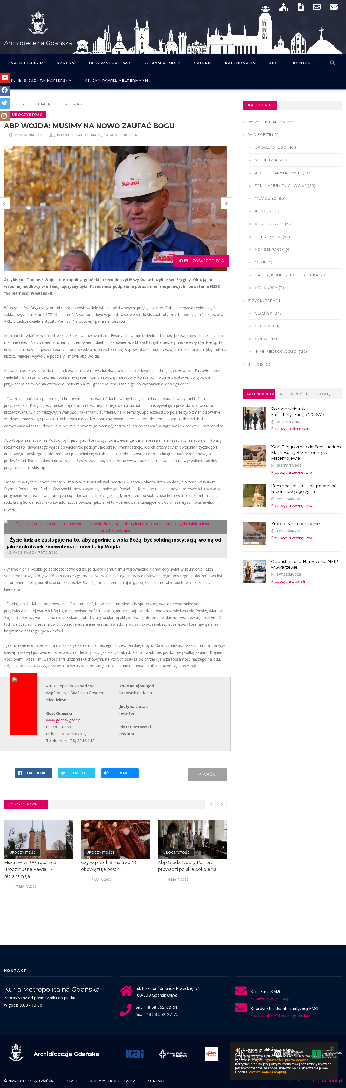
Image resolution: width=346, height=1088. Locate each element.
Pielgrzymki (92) (272, 237)
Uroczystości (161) (275, 147)
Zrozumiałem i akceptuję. (268, 1072)
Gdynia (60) (267, 326)
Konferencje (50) (274, 224)
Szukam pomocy (162, 63)
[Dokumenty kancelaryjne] (301, 8)
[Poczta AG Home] (334, 8)
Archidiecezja (27, 63)
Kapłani (66, 63)
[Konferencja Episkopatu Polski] (288, 1054)
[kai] (134, 1054)
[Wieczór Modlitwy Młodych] (173, 1054)
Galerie (203, 63)
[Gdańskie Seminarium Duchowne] (250, 1054)
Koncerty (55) (270, 211)
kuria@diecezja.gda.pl (270, 998)
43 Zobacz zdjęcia (201, 260)
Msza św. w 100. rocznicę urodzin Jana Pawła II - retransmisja (30, 869)
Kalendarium (240, 63)
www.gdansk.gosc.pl (63, 720)
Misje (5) (263, 262)
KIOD (274, 63)
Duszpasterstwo (110, 63)
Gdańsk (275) (269, 313)
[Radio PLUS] (211, 1054)
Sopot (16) (266, 339)
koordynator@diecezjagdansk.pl (280, 1015)
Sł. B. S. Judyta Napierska (41, 80)
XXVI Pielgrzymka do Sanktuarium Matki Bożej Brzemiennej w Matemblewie (306, 452)
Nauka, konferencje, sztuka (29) (291, 275)
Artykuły (44, 104)
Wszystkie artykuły (271, 122)
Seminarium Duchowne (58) (285, 185)
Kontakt (303, 63)
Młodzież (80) (270, 198)
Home (20, 104)
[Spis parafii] (283, 8)
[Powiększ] (221, 526)
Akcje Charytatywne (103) (283, 173)
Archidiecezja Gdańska (38, 43)
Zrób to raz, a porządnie (295, 523)
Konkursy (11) (269, 287)
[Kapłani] (265, 8)
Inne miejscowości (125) (281, 351)
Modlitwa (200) (272, 160)
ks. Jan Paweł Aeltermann (116, 80)
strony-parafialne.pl (325, 1080)
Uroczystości (74, 104)
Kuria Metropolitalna (112, 1080)
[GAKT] (327, 1054)
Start (72, 1080)
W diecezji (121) (264, 134)
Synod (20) (260, 364)
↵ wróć (207, 774)
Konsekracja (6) (273, 249)
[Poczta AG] (317, 8)
